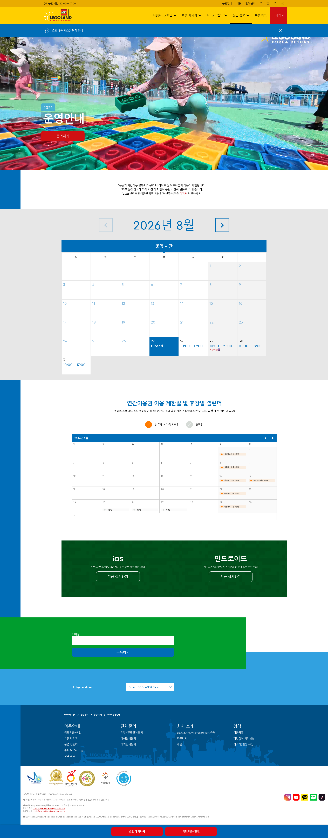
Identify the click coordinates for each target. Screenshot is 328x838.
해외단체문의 (128, 744)
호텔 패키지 (71, 738)
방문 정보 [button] (239, 15)
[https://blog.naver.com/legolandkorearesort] (313, 797)
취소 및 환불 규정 (243, 744)
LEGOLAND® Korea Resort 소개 (196, 732)
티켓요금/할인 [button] (162, 15)
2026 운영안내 (113, 715)
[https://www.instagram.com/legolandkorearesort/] (287, 797)
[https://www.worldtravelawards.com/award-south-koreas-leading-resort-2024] (56, 778)
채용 (238, 3)
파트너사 (182, 738)
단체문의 (250, 3)
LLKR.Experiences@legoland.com (49, 808)
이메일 (75, 634)
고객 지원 (69, 756)
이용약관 (238, 732)
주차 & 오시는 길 (73, 750)
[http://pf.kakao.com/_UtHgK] (304, 797)
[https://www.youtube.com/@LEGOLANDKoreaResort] (296, 797)
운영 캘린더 (71, 744)
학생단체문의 (128, 738)
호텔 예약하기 (137, 831)
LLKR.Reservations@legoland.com (49, 811)
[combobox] (150, 687)
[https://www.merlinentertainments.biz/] (35, 778)
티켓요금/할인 (191, 831)
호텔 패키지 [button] (189, 15)
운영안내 (227, 3)
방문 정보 (84, 715)
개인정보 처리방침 (244, 738)
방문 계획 (98, 715)
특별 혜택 (261, 15)
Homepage (69, 715)
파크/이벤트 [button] (215, 15)
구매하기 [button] (278, 15)
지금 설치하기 (118, 577)
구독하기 (123, 652)
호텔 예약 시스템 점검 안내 (67, 30)
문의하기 (62, 136)
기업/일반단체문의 (132, 732)
